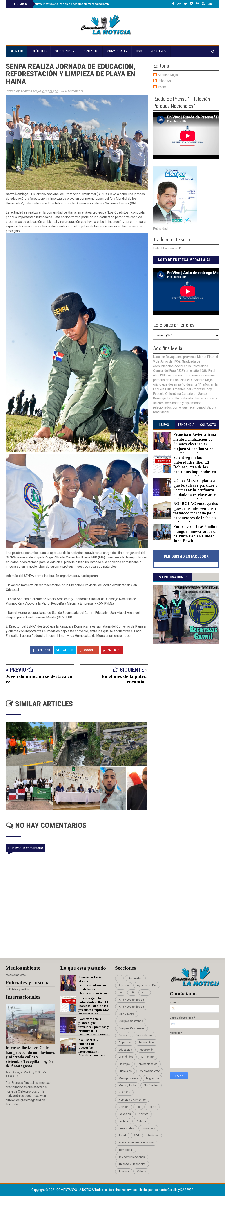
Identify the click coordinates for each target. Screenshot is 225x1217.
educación (147, 1049)
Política (123, 1121)
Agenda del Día (146, 985)
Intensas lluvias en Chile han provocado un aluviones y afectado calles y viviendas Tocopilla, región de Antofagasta (30, 1057)
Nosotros (158, 51)
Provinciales (126, 1128)
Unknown (164, 81)
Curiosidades (144, 1035)
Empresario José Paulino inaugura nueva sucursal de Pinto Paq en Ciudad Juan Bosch (195, 533)
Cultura (123, 1035)
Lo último (39, 51)
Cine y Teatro (127, 1014)
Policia (152, 1106)
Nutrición (124, 1092)
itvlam (162, 87)
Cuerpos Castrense (131, 1021)
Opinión (124, 1106)
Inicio (18, 51)
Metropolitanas (128, 1078)
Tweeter (66, 650)
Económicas (146, 1042)
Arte (144, 992)
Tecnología (126, 1149)
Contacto (90, 51)
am (121, 992)
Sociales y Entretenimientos (136, 1142)
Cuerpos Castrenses (131, 1028)
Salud (122, 1135)
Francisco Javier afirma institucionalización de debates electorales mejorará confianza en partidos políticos (80, 3)
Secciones (63, 51)
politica (143, 1114)
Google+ (90, 650)
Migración (152, 1078)
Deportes (125, 1042)
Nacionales (151, 1085)
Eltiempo (124, 1064)
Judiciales (125, 1071)
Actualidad (135, 978)
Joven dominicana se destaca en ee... (39, 678)
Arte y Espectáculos (131, 1006)
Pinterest (113, 650)
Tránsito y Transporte (132, 1164)
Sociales (152, 1135)
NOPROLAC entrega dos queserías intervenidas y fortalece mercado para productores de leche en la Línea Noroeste (195, 513)
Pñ (138, 1106)
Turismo (124, 1171)
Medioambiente (150, 1071)
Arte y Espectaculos (131, 999)
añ (132, 992)
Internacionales (147, 1064)
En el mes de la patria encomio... (125, 678)
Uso (139, 51)
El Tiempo (147, 1056)
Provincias (148, 1128)
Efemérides (126, 1056)
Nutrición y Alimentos (132, 1099)
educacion (125, 1049)
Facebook (42, 650)
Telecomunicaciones (132, 1157)
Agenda (124, 985)
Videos (141, 1171)
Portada (141, 1121)
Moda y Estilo (127, 1085)
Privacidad (116, 51)
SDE (136, 1135)
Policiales (125, 1114)
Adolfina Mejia (168, 75)
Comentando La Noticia (75, 1190)
